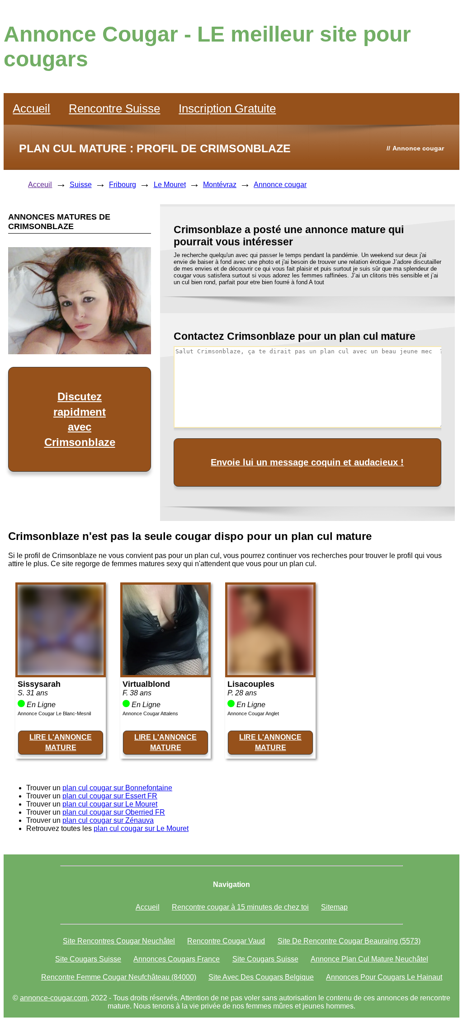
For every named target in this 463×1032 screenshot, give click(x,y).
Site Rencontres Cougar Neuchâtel (119, 941)
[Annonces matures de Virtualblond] (165, 672)
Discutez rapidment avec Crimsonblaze (79, 419)
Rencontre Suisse (114, 108)
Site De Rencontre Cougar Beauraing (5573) (349, 941)
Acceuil (40, 184)
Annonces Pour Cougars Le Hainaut (384, 977)
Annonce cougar (280, 184)
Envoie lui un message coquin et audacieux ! (307, 462)
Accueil (31, 108)
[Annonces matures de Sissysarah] (61, 672)
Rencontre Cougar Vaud (226, 941)
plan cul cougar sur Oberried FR (113, 812)
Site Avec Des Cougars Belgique (261, 977)
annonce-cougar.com (53, 998)
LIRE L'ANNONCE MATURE (60, 742)
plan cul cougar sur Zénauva (108, 820)
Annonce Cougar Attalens (150, 713)
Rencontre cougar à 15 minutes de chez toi (240, 907)
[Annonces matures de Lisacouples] (270, 672)
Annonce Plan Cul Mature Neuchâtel (369, 959)
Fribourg (122, 184)
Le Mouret (170, 184)
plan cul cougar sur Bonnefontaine (117, 788)
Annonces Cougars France (176, 959)
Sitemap (334, 907)
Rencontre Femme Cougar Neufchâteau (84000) (118, 977)
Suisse (81, 184)
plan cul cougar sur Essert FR (109, 796)
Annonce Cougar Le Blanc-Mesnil (54, 713)
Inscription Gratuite (227, 108)
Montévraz (219, 184)
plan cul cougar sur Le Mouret (109, 804)
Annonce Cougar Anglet (253, 713)
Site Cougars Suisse (88, 959)
